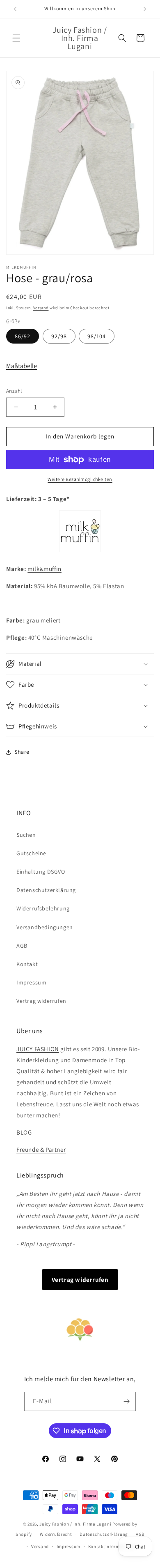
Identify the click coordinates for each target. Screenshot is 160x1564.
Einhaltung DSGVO (40, 871)
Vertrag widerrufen (41, 1000)
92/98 (59, 336)
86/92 (22, 336)
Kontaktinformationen (112, 1546)
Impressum (31, 982)
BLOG (24, 1132)
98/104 (96, 336)
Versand (41, 307)
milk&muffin (44, 569)
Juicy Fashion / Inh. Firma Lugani (75, 1524)
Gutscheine (31, 853)
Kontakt (27, 964)
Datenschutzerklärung (46, 890)
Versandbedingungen (44, 927)
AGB (21, 945)
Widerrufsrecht (56, 1534)
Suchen (26, 834)
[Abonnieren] (126, 1401)
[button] (16, 38)
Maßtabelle (21, 366)
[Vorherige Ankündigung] (15, 9)
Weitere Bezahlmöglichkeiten (80, 479)
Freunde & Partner (41, 1149)
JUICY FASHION (37, 1049)
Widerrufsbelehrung (43, 908)
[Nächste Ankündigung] (145, 9)
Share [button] (22, 751)
